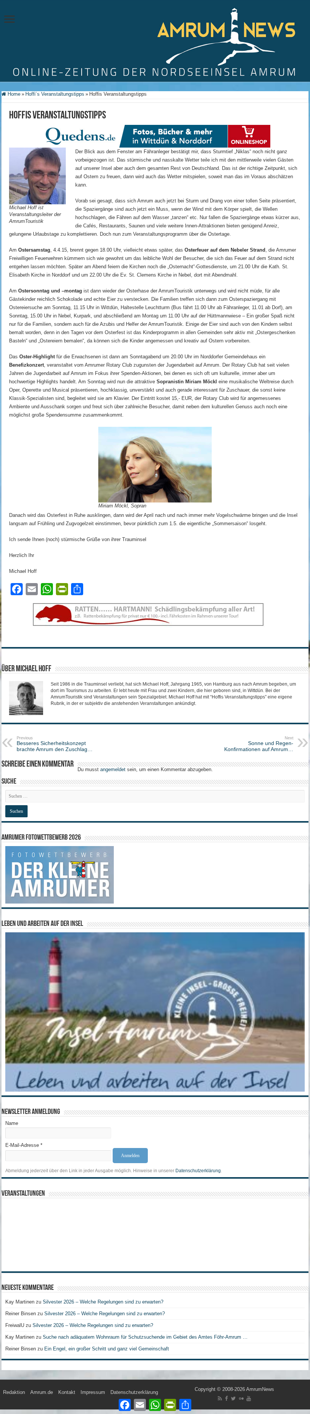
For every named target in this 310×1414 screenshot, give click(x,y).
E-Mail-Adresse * (23, 1145)
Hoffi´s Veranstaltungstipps (54, 94)
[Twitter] (233, 1398)
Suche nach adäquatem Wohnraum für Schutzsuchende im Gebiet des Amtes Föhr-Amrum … (145, 1337)
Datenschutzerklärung (198, 1170)
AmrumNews (260, 1389)
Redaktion (14, 1392)
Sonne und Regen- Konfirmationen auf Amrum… (258, 744)
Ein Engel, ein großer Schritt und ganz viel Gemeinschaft (106, 1349)
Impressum (93, 1392)
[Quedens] (155, 136)
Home (13, 94)
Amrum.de (41, 1392)
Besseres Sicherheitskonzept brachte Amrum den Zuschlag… (55, 744)
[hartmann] (155, 621)
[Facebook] (226, 1398)
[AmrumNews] (155, 41)
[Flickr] (241, 1398)
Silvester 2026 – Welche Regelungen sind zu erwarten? (104, 1302)
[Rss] (220, 1398)
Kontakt (66, 1392)
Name (11, 1123)
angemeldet (113, 769)
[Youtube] (249, 1398)
